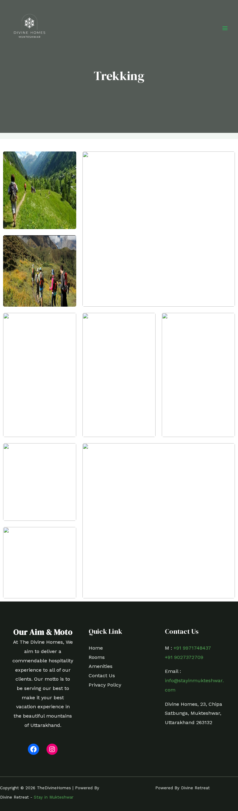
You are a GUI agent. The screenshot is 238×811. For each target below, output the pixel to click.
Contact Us (102, 675)
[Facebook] (33, 749)
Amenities (100, 666)
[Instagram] (52, 749)
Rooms (97, 657)
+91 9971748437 (192, 648)
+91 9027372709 (184, 657)
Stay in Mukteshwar (53, 797)
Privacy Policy (105, 685)
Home (96, 648)
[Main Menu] (225, 28)
